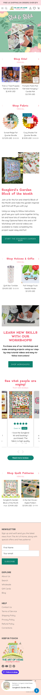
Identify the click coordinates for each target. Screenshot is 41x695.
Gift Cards (6, 588)
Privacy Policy (8, 619)
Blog (4, 593)
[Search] (7, 8)
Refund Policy (8, 624)
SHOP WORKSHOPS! (20, 364)
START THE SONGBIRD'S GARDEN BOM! (20, 240)
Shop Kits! (20, 59)
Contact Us (7, 607)
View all (20, 62)
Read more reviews (20, 458)
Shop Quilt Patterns (20, 473)
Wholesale (6, 584)
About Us (6, 576)
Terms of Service (9, 611)
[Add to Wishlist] (17, 68)
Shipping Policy (8, 615)
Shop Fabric (21, 106)
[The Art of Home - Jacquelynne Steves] (18, 8)
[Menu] (2, 8)
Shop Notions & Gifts (20, 259)
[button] (18, 451)
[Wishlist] (34, 8)
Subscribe (10, 561)
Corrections (7, 628)
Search (5, 580)
